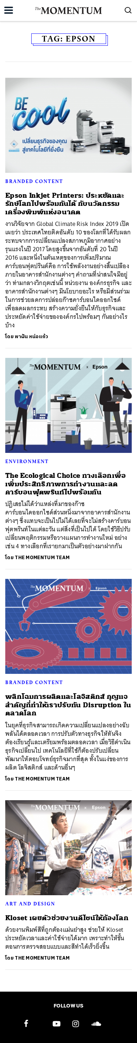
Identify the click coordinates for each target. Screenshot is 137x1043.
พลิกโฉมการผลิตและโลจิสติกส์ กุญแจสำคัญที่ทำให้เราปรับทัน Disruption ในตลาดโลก (68, 705)
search (128, 10)
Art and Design (30, 903)
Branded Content (34, 181)
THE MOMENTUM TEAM (42, 558)
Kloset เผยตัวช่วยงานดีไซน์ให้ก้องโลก (67, 918)
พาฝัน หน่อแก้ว (31, 337)
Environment (27, 461)
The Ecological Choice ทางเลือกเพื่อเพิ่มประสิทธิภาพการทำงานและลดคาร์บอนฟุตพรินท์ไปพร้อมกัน (65, 484)
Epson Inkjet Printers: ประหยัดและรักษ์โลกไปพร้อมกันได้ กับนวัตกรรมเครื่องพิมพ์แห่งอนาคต (65, 203)
